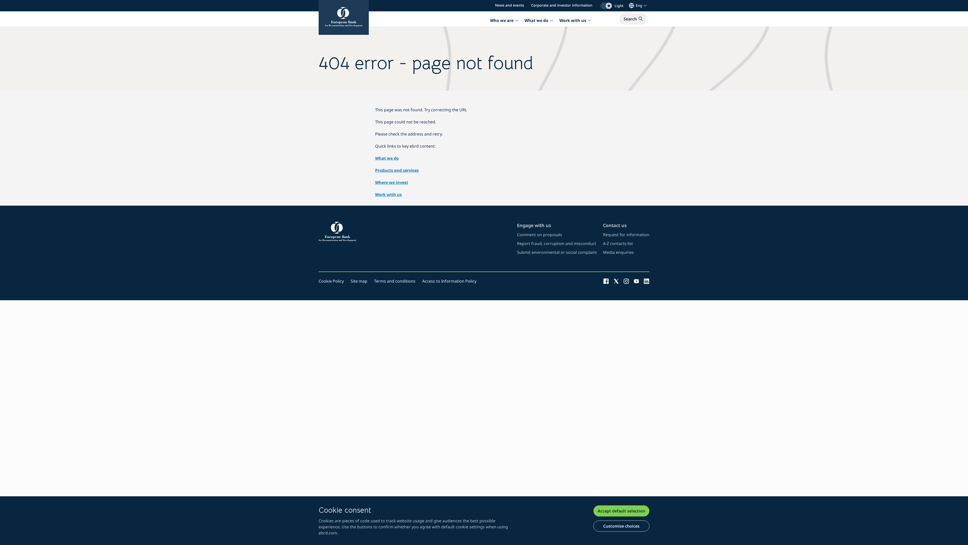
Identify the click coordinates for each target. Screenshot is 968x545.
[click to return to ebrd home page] (415, 231)
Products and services (397, 170)
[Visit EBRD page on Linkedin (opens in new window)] (646, 281)
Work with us (388, 194)
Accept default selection (621, 511)
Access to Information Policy (449, 281)
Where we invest (391, 182)
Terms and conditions (394, 281)
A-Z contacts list (618, 243)
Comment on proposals (539, 234)
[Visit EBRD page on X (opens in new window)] (616, 281)
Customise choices (621, 526)
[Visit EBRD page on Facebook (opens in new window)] (606, 281)
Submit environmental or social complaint (557, 252)
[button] (633, 18)
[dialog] (484, 520)
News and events (509, 5)
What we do (387, 158)
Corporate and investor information (561, 5)
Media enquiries (618, 252)
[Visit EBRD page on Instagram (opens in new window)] (626, 281)
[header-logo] (343, 17)
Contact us (615, 225)
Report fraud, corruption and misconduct (556, 243)
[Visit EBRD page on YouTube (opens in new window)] (636, 281)
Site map (359, 281)
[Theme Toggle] (606, 6)
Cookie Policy (331, 281)
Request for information (626, 234)
